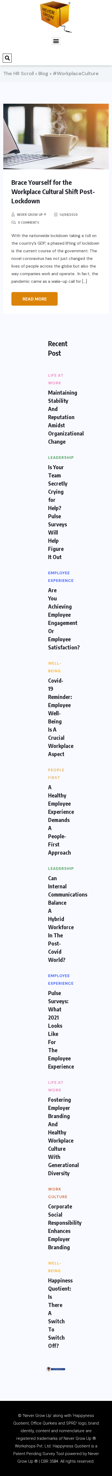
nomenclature (72, 1430)
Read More (35, 299)
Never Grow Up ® (31, 215)
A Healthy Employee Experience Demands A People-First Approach (61, 820)
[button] (56, 40)
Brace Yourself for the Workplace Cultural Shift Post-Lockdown (53, 191)
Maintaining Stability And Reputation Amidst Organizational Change (66, 417)
